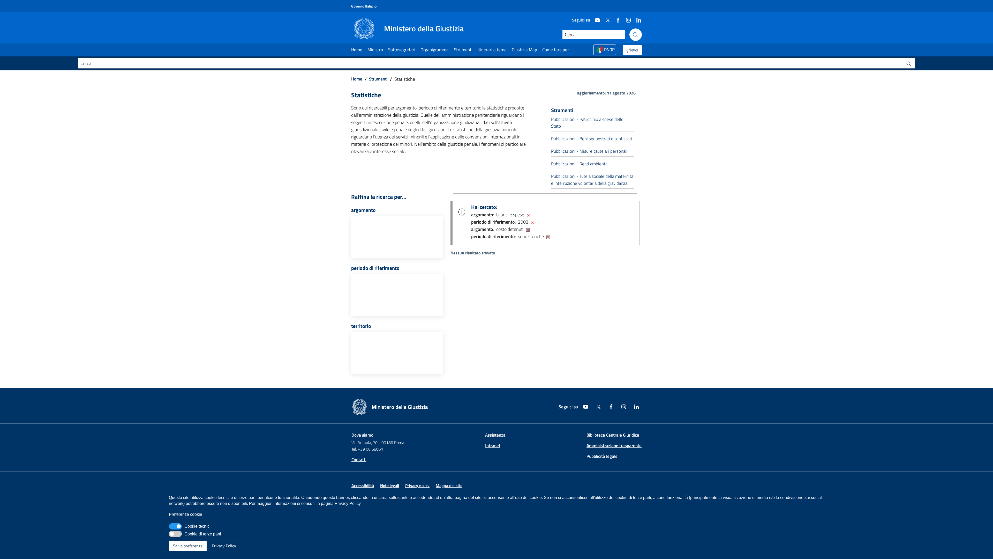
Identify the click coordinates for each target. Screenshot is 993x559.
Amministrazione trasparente (614, 445)
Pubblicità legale (602, 456)
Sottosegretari (401, 49)
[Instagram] (626, 18)
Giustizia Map (524, 49)
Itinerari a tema (492, 49)
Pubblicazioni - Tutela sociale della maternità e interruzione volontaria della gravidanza (592, 179)
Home (356, 49)
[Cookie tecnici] (175, 526)
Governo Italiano (364, 6)
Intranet (492, 445)
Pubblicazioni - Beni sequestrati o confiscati (591, 138)
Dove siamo (362, 435)
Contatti (358, 459)
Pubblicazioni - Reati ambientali (580, 163)
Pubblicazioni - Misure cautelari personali (589, 151)
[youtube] (595, 18)
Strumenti (463, 49)
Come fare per (555, 49)
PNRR (609, 49)
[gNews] (632, 50)
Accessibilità (362, 485)
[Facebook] (616, 18)
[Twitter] (605, 18)
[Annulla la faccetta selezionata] (528, 214)
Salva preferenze (187, 546)
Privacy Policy (224, 546)
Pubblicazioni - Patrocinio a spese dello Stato (587, 122)
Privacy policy (417, 485)
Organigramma (434, 49)
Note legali (389, 485)
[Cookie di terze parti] (175, 534)
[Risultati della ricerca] (908, 63)
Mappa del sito (449, 485)
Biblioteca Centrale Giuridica (612, 435)
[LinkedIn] (636, 18)
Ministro (375, 49)
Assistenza (495, 435)
